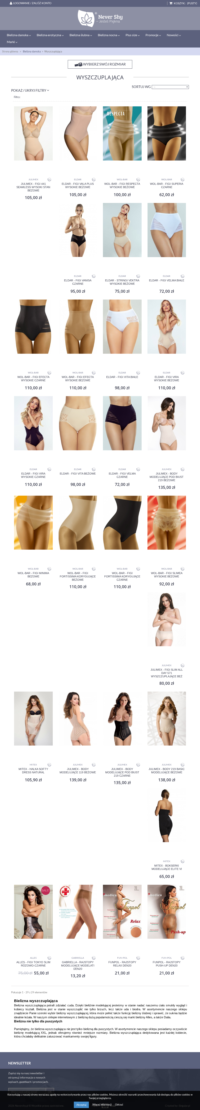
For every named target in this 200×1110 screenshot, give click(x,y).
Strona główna (10, 51)
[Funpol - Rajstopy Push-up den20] (166, 912)
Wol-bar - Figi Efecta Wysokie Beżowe (78, 378)
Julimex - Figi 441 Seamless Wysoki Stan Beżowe (33, 187)
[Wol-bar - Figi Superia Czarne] (166, 133)
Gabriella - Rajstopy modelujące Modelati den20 (77, 965)
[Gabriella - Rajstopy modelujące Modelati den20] (78, 912)
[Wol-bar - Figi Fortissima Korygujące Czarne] (122, 523)
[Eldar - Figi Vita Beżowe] (78, 423)
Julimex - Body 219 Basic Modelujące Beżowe (167, 770)
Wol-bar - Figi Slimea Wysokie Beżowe (166, 575)
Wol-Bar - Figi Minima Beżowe (33, 575)
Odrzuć (119, 1104)
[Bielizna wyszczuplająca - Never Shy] (100, 18)
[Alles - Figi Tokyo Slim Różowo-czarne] (33, 912)
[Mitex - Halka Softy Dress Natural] (33, 719)
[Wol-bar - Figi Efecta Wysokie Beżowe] (78, 327)
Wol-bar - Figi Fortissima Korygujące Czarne (122, 576)
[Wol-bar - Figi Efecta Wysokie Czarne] (33, 327)
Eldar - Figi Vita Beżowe (78, 473)
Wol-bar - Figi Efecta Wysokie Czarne (33, 378)
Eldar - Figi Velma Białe (166, 280)
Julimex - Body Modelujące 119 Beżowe (78, 770)
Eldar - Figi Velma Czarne (122, 475)
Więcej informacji (102, 1104)
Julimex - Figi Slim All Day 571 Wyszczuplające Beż (167, 673)
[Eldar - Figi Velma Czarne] (122, 423)
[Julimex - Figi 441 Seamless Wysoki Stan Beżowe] (33, 133)
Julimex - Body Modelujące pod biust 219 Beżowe (167, 477)
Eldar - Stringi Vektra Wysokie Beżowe (122, 282)
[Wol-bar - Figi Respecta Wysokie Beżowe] (122, 133)
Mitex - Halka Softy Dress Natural (33, 770)
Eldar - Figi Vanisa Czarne (77, 282)
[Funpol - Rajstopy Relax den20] (122, 912)
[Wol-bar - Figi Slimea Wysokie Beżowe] (166, 523)
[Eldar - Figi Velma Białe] (166, 230)
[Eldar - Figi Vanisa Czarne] (78, 230)
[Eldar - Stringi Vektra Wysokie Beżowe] (122, 230)
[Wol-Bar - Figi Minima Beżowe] (33, 523)
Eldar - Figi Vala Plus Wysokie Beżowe (78, 185)
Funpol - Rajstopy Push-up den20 (166, 964)
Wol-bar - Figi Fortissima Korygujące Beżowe (78, 576)
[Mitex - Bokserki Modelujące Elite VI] (166, 815)
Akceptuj (81, 1104)
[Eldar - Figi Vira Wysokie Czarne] (33, 423)
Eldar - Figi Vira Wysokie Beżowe (166, 378)
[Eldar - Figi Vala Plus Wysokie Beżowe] (78, 133)
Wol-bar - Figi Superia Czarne (166, 185)
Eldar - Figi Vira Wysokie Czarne (33, 475)
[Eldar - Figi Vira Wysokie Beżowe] (166, 327)
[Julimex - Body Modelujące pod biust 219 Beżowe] (166, 423)
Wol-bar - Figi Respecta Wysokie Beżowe (122, 185)
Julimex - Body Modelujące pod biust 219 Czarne (122, 772)
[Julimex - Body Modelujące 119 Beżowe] (78, 719)
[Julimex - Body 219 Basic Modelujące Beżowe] (166, 719)
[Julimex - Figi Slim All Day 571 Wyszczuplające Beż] (166, 619)
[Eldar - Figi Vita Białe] (122, 327)
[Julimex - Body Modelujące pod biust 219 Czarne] (122, 719)
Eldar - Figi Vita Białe (122, 377)
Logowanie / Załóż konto (32, 3)
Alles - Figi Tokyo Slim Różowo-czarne (33, 964)
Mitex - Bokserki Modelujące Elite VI (167, 867)
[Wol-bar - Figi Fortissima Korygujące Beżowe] (78, 523)
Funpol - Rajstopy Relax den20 (122, 964)
